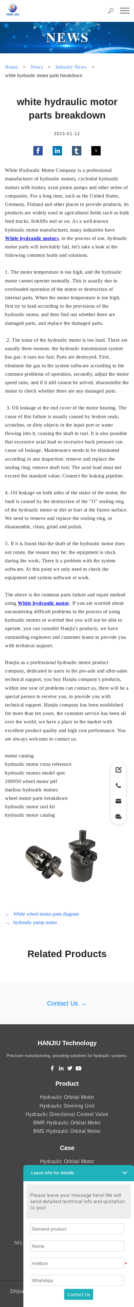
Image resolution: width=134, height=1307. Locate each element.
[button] (38, 150)
